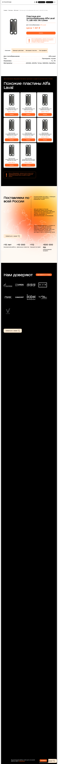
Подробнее (22, 761)
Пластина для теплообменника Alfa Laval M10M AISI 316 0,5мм (11, 134)
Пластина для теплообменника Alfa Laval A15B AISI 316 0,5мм (28, 108)
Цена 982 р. (11, 162)
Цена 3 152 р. (45, 111)
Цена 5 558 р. (28, 162)
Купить (41, 33)
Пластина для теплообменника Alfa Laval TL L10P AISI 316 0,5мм (45, 134)
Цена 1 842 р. (11, 137)
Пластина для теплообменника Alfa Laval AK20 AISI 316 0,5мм (11, 108)
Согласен (43, 760)
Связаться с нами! (11, 236)
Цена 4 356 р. (11, 111)
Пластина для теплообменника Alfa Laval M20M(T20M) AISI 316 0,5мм (28, 159)
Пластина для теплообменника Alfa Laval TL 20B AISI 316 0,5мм (28, 134)
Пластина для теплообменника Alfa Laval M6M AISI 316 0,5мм (11, 159)
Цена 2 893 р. (45, 137)
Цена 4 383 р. (28, 137)
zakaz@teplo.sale (42, 2)
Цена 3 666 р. (28, 111)
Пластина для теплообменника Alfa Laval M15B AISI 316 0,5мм (45, 108)
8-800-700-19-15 (50, 2)
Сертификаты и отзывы (44, 274)
